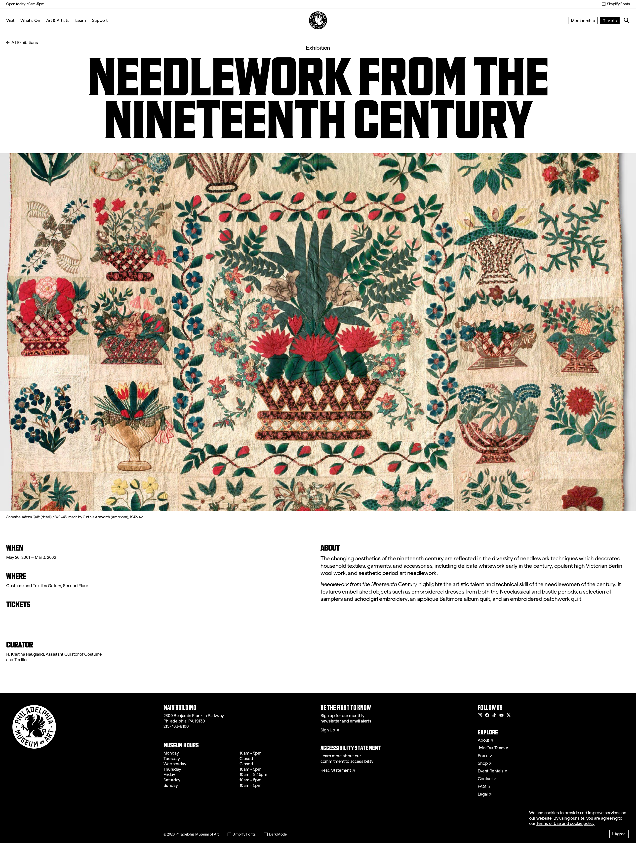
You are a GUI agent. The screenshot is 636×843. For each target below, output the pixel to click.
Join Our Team (491, 748)
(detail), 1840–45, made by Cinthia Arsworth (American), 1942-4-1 (75, 517)
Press (483, 756)
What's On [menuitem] (30, 20)
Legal (483, 794)
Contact (485, 779)
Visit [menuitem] (10, 20)
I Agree (619, 833)
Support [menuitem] (100, 20)
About (483, 740)
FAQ (482, 787)
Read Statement (335, 770)
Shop (483, 763)
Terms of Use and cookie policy (565, 823)
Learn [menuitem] (80, 20)
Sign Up (327, 730)
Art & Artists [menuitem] (58, 20)
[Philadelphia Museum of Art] (318, 20)
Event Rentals (491, 771)
